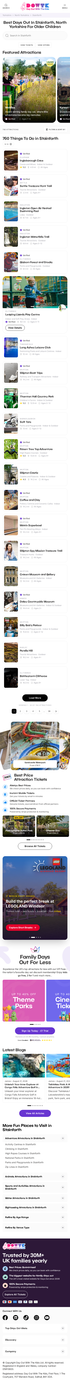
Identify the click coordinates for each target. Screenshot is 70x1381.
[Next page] (56, 711)
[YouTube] (46, 1318)
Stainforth (37, 15)
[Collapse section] (62, 1138)
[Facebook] (5, 1318)
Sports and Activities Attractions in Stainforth (25, 1187)
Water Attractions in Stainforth (22, 1198)
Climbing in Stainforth (16, 1148)
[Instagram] (36, 1318)
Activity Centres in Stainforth (20, 1144)
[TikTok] (26, 1318)
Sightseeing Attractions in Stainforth (25, 1207)
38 (49, 711)
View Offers (44, 45)
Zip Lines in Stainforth (16, 1166)
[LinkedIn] (15, 1318)
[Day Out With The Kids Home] (35, 6)
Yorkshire (7, 15)
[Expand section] (62, 1177)
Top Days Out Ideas (16, 1328)
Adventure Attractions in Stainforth (25, 1138)
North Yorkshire (22, 15)
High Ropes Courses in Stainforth (22, 1153)
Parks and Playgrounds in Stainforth (24, 1162)
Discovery (10, 1339)
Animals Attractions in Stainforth (23, 1176)
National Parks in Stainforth (19, 1157)
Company (10, 1351)
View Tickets (27, 45)
